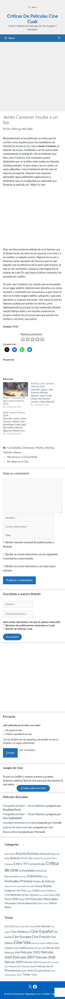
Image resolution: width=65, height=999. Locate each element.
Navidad (16, 948)
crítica (49, 943)
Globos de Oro (10, 886)
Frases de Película (43, 881)
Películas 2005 (30, 952)
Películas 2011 (45, 962)
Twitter (46, 994)
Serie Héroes (44, 971)
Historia (38, 886)
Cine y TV (21, 863)
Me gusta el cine (14, 730)
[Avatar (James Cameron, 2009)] (17, 423)
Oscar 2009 (24, 899)
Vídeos (17, 452)
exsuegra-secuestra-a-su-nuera (20, 822)
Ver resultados (27, 750)
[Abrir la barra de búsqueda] (59, 38)
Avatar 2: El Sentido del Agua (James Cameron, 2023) (14, 401)
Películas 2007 (24, 957)
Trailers (45, 903)
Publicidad (21, 903)
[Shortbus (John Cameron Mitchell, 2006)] (45, 394)
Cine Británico (20, 931)
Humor (47, 886)
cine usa (34, 943)
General (8, 948)
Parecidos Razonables (44, 899)
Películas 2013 (15, 967)
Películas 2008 (45, 957)
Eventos (45, 877)
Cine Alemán (42, 926)
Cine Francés (41, 936)
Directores (28, 448)
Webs (8, 907)
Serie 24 (32, 970)
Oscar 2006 (43, 895)
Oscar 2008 (11, 899)
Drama (55, 943)
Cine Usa (22, 942)
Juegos (29, 891)
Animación (45, 854)
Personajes (10, 903)
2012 (7, 927)
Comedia (42, 943)
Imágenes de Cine (15, 890)
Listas (35, 890)
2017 (27, 927)
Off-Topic (25, 895)
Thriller (27, 974)
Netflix (22, 948)
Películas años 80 (29, 967)
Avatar (19, 150)
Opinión (7, 452)
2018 (33, 927)
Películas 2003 (53, 948)
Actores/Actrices (27, 853)
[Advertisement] (32, 76)
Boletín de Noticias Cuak (18, 629)
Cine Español (45, 858)
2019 (7, 854)
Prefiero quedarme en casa (19, 734)
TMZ (15, 326)
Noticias (49, 448)
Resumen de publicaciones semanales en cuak (30, 625)
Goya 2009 (30, 886)
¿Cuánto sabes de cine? (33, 788)
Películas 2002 (40, 948)
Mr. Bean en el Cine (18, 461)
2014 (22, 927)
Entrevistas (23, 877)
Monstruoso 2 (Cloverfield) (22, 457)
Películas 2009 (14, 962)
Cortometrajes (36, 864)
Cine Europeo (21, 936)
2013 (12, 926)
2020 (12, 854)
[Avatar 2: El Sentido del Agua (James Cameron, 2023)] (15, 389)
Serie (40, 903)
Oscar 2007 (54, 895)
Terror (19, 975)
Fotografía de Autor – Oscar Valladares (24, 805)
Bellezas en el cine (21, 858)
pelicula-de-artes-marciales (18, 827)
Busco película (11, 832)
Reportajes (31, 903)
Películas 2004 (12, 952)
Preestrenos (13, 970)
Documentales (11, 876)
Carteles (36, 858)
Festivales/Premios (18, 881)
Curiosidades (14, 448)
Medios (40, 448)
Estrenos (34, 876)
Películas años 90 (45, 967)
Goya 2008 (21, 886)
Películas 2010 (31, 962)
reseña (24, 971)
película (30, 948)
